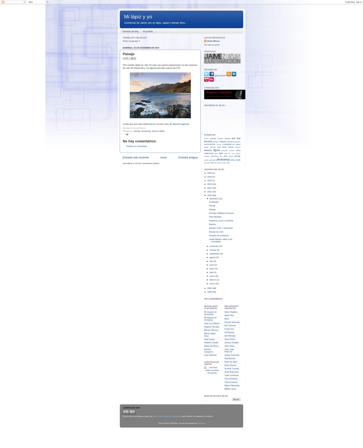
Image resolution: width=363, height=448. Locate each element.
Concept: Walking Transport (221, 213)
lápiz (221, 153)
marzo (213, 276)
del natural (236, 144)
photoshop (146, 131)
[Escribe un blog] (126, 58)
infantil (238, 150)
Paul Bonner (230, 358)
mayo (212, 269)
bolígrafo (222, 142)
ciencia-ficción (209, 144)
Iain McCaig (229, 336)
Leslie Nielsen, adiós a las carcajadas (220, 240)
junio (212, 265)
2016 (209, 180)
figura (216, 150)
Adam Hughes (230, 312)
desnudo (213, 147)
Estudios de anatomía (219, 235)
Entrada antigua (188, 157)
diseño (224, 147)
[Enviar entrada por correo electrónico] (126, 134)
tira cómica (217, 163)
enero (212, 284)
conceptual (226, 144)
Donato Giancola (231, 322)
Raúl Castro (209, 339)
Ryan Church (230, 365)
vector (224, 163)
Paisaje (212, 206)
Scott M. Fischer (231, 369)
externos (237, 147)
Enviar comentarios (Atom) (147, 163)
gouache (231, 150)
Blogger (201, 423)
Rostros (212, 224)
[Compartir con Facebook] (132, 58)
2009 (209, 288)
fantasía (208, 150)
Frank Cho (229, 329)
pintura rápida (158, 131)
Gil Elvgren (229, 332)
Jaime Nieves (213, 41)
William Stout (230, 389)
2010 (209, 195)
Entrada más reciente (136, 157)
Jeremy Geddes (231, 343)
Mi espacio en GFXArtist (210, 319)
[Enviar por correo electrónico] (124, 58)
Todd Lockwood (231, 375)
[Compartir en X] (129, 58)
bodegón (216, 141)
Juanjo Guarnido (231, 355)
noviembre (215, 246)
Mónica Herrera (211, 330)
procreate (207, 163)
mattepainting (215, 156)
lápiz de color (229, 153)
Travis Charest (231, 382)
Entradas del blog (131, 31)
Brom (226, 319)
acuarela (213, 138)
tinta (212, 163)
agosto (213, 257)
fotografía (224, 150)
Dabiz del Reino (211, 346)
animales (220, 138)
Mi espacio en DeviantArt (210, 313)
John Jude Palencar (229, 350)
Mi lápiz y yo (138, 17)
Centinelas (214, 202)
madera (238, 153)
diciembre (214, 199)
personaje (212, 160)
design (206, 147)
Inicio (163, 157)
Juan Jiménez (210, 355)
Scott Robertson (231, 372)
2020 (209, 173)
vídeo (228, 163)
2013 (209, 184)
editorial (230, 147)
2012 (209, 188)
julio (212, 261)
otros (225, 156)
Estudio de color (216, 232)
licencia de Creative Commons (166, 416)
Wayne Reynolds (231, 385)
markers (206, 156)
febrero (213, 280)
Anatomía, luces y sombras (221, 221)
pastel (206, 160)
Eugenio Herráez (211, 327)
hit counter (212, 373)
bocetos (208, 141)
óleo (221, 156)
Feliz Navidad (215, 217)
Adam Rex (229, 315)
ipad (216, 153)
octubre (213, 250)
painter (231, 156)
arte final (236, 138)
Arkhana (227, 138)
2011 (209, 192)
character (237, 141)
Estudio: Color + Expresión (221, 228)
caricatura (230, 141)
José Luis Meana (212, 323)
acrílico (206, 138)
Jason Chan (229, 339)
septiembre (215, 254)
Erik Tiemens (230, 326)
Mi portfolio (148, 31)
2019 (209, 177)
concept (219, 144)
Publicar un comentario (136, 146)
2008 (209, 292)
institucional (208, 153)
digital (219, 147)
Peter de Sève (230, 362)
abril (212, 272)
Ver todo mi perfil (211, 45)
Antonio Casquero (208, 350)
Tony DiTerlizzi (231, 379)
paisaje (137, 131)
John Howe (229, 346)
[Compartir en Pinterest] (134, 58)
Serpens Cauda (211, 343)
